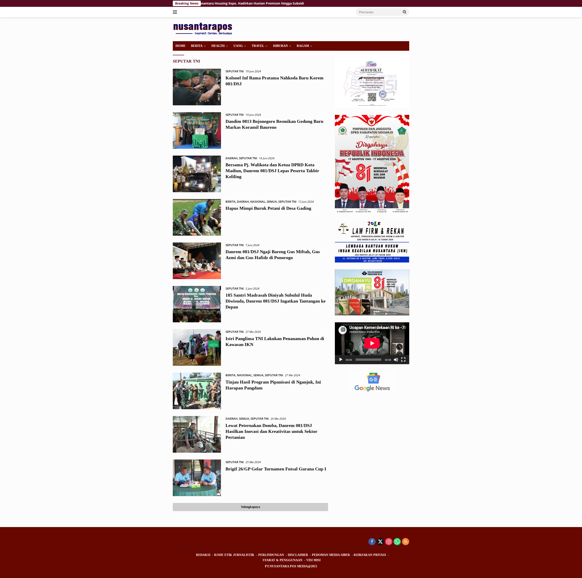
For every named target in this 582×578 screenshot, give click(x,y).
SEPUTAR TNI (235, 71)
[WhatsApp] (397, 542)
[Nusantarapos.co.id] (204, 29)
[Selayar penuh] (403, 359)
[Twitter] (380, 542)
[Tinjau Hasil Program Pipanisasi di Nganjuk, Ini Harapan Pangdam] (197, 391)
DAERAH (232, 158)
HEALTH (218, 46)
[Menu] (176, 12)
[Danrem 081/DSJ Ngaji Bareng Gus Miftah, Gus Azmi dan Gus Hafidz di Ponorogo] (197, 260)
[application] (372, 343)
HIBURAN (280, 46)
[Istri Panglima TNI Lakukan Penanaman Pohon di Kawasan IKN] (197, 347)
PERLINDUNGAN (271, 555)
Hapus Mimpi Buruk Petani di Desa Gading (268, 208)
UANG (238, 46)
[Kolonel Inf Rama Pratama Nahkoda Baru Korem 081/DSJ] (197, 87)
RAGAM (303, 46)
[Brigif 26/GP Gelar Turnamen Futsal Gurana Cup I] (197, 477)
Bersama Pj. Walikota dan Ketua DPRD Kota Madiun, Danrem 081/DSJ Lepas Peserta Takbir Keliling (272, 170)
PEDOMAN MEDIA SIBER (331, 555)
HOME (181, 46)
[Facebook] (372, 542)
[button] (404, 11)
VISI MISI (313, 560)
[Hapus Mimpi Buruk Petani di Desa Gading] (197, 217)
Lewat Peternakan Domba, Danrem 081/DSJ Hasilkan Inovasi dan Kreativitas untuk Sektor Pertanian (271, 431)
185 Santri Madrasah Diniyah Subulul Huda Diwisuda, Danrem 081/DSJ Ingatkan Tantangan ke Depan (276, 301)
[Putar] (341, 359)
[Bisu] (396, 359)
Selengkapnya (250, 507)
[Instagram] (388, 542)
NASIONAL (257, 201)
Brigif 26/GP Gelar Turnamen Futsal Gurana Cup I (276, 468)
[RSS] (405, 542)
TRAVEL (258, 46)
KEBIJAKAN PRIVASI (370, 555)
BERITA (197, 46)
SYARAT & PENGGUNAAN (282, 560)
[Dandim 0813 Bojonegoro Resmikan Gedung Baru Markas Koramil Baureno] (197, 130)
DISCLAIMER (298, 555)
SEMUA (272, 201)
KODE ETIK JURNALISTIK (234, 555)
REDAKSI (203, 555)
